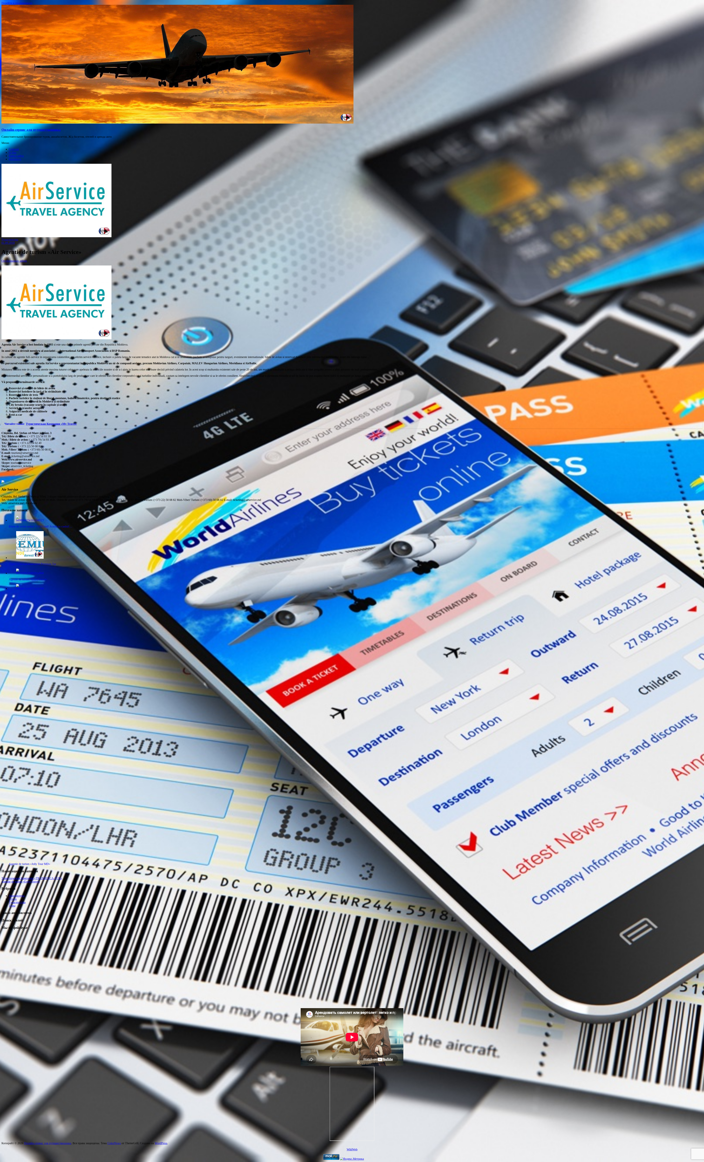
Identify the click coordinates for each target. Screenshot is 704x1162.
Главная (14, 149)
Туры (12, 905)
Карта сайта (16, 155)
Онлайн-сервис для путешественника (31, 130)
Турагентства (9, 239)
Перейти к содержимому (16, 3)
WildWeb (352, 1149)
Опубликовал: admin (14, 260)
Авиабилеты (17, 895)
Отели (13, 899)
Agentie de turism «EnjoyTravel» (20, 881)
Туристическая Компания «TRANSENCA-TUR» (31, 878)
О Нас (12, 152)
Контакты (15, 159)
